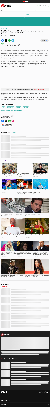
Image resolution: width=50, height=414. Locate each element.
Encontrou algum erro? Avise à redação (11, 110)
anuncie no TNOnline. (39, 89)
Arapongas (10, 10)
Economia (25, 14)
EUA (3, 107)
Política (24, 10)
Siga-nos (43, 40)
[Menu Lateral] (1, 10)
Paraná (20, 10)
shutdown (25, 107)
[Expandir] (48, 404)
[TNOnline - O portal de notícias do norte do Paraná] (6, 6)
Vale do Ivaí (16, 10)
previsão (18, 107)
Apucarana (5, 10)
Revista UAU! (29, 10)
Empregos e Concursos (36, 10)
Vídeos (43, 10)
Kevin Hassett (10, 107)
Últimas (47, 10)
